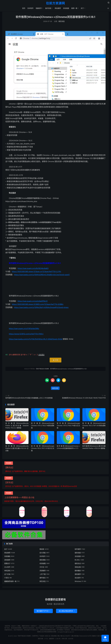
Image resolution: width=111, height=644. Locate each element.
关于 (82, 8)
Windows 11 (80, 581)
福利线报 (80, 553)
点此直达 (41, 355)
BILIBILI (79, 560)
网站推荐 (58, 8)
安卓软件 (30, 8)
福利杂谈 (79, 563)
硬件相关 (44, 578)
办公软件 (9, 567)
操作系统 (48, 8)
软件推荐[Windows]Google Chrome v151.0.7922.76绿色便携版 (42, 425)
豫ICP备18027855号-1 (64, 636)
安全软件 (79, 578)
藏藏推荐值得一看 (12, 581)
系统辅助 (9, 556)
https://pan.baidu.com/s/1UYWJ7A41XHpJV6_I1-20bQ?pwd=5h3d (35, 339)
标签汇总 (47, 636)
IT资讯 (8, 578)
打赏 (55, 360)
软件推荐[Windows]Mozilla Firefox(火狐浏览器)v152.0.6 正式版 (17, 448)
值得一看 (74, 8)
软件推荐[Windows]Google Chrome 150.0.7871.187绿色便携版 (93, 425)
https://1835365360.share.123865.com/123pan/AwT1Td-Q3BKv (37, 304)
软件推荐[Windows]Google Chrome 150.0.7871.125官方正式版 (42, 448)
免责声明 (35, 636)
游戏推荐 (9, 560)
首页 (23, 8)
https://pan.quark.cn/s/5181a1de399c (24, 328)
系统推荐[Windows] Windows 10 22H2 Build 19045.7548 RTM (84, 398)
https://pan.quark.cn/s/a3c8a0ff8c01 (33, 301)
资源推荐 (44, 570)
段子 (8, 549)
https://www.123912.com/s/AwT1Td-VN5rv (26, 334)
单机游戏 (9, 570)
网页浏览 (62, 21)
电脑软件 (39, 8)
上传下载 (44, 574)
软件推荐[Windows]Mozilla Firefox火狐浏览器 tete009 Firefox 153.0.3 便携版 (17, 425)
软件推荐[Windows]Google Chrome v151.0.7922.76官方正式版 (68, 425)
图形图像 (45, 560)
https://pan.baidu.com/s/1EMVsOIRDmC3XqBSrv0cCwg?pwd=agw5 (42, 275)
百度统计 (94, 636)
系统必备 (79, 567)
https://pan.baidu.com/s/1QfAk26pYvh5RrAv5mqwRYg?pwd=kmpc (41, 307)
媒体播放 (79, 570)
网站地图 (53, 636)
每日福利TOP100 (43, 611)
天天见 (44, 567)
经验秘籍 (45, 563)
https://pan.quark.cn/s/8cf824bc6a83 (33, 268)
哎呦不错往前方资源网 (42, 369)
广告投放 (41, 636)
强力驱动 (100, 636)
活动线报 (66, 8)
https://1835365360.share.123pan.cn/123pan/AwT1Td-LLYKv (36, 271)
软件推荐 (80, 549)
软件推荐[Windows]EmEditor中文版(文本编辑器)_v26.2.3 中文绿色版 (29, 398)
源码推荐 (79, 574)
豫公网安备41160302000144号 (81, 636)
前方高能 (44, 553)
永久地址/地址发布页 (66, 611)
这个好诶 (9, 574)
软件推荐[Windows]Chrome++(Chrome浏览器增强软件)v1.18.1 (55, 17)
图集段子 (9, 563)
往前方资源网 (55, 3)
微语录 (44, 549)
